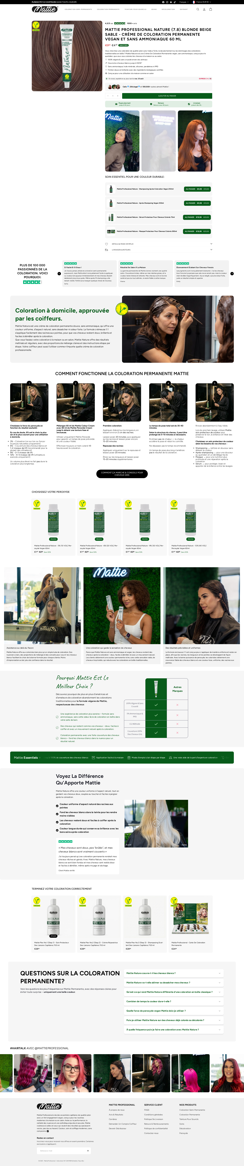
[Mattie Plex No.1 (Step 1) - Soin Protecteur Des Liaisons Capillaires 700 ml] (53, 924)
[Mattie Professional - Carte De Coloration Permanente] (190, 924)
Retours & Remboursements (156, 1124)
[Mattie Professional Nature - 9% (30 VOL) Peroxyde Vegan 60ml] (144, 527)
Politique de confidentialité (156, 1128)
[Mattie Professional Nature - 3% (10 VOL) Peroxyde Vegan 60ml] (53, 527)
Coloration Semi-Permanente (192, 1110)
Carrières (113, 1119)
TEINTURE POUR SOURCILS (135, 9)
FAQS (146, 1110)
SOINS (154, 9)
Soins (181, 1124)
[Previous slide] (59, 273)
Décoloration (185, 1128)
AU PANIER (197, 189)
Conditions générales (153, 1115)
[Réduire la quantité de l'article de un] (108, 96)
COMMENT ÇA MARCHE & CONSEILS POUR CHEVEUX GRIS (122, 473)
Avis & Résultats (116, 1115)
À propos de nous (116, 1110)
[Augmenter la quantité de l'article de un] (118, 96)
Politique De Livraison (153, 1119)
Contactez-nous (151, 1133)
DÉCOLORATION (168, 9)
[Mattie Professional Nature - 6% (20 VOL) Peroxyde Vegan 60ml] (99, 527)
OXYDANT (184, 9)
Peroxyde (183, 1133)
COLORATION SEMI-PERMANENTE (78, 9)
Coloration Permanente (189, 1115)
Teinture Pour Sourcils (188, 1119)
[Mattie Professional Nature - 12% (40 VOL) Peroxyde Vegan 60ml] (190, 527)
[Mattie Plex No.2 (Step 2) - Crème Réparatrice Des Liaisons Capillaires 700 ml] (99, 924)
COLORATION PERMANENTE (108, 9)
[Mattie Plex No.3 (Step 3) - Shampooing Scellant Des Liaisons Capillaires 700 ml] (144, 924)
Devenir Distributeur (117, 1128)
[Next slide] (232, 273)
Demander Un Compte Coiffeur (123, 1124)
